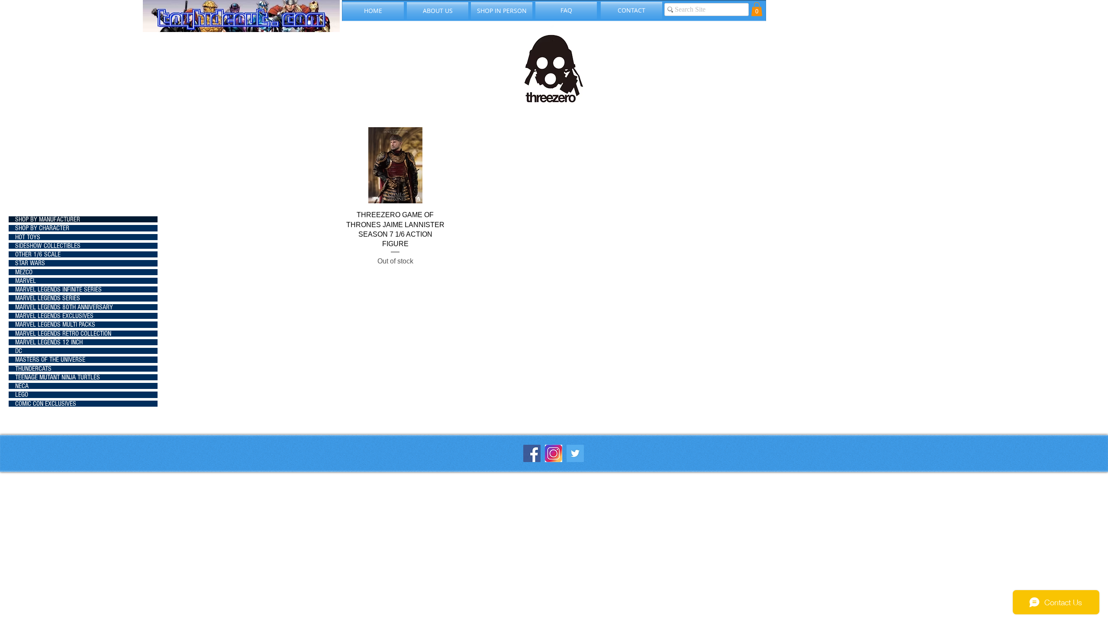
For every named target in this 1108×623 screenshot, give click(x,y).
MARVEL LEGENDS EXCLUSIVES (54, 316)
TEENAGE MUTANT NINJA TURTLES (57, 377)
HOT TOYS (27, 237)
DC (18, 351)
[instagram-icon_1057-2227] (553, 453)
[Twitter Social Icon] (575, 453)
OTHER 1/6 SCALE (38, 254)
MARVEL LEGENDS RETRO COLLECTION (63, 334)
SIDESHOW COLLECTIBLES (48, 246)
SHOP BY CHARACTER (42, 228)
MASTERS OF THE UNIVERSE (50, 359)
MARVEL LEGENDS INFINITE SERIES (58, 289)
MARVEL (25, 281)
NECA (22, 386)
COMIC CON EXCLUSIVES (45, 404)
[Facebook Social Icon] (532, 453)
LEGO (21, 395)
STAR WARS (30, 263)
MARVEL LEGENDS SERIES (47, 298)
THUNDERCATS (33, 369)
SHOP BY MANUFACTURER (47, 219)
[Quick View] (395, 165)
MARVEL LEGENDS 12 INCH (49, 342)
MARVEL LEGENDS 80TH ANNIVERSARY (64, 307)
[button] (757, 9)
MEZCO (23, 272)
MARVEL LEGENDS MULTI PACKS (55, 324)
